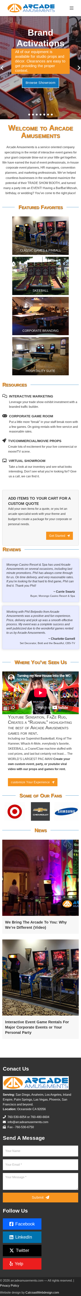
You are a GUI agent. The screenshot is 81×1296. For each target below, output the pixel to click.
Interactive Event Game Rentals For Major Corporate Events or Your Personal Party (37, 1027)
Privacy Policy (9, 1285)
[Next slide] (78, 67)
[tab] (29, 115)
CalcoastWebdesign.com (42, 1292)
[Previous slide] (2, 67)
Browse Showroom (41, 85)
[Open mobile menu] (71, 8)
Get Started (57, 535)
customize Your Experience (30, 782)
